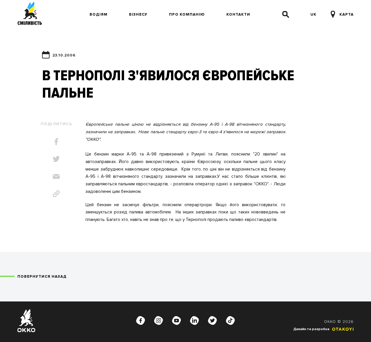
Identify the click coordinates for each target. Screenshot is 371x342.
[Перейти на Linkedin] (194, 320)
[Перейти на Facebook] (140, 320)
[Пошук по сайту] (286, 14)
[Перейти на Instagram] (158, 320)
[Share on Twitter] (56, 159)
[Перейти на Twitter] (212, 320)
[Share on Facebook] (56, 141)
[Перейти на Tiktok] (230, 320)
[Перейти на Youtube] (176, 320)
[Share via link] (56, 193)
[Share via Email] (56, 176)
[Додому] (29, 14)
